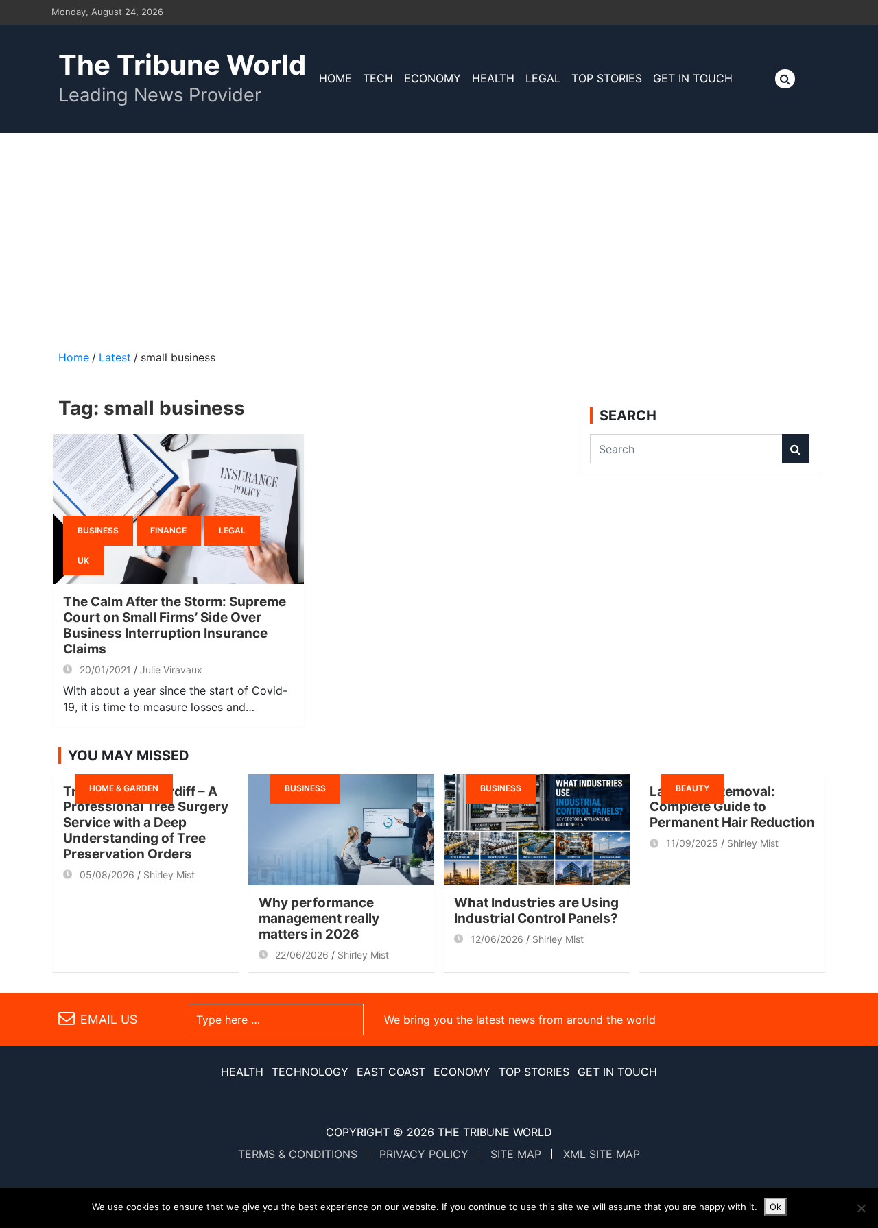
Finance (168, 530)
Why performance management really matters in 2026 (319, 918)
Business (98, 530)
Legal (542, 78)
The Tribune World (182, 65)
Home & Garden (123, 788)
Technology (310, 1072)
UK (83, 560)
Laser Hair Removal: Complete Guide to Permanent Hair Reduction (732, 807)
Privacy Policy (423, 1154)
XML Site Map (601, 1154)
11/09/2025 (692, 843)
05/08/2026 (107, 874)
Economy (432, 78)
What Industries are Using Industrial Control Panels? (536, 910)
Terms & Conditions (297, 1154)
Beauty (692, 788)
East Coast (391, 1072)
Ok (775, 1206)
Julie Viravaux (171, 669)
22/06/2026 (302, 955)
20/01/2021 (105, 669)
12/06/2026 (497, 939)
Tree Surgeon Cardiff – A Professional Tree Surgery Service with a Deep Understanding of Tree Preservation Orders (145, 823)
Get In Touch (693, 78)
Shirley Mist (169, 874)
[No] (861, 1208)
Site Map (515, 1154)
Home (335, 78)
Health (493, 78)
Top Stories (606, 78)
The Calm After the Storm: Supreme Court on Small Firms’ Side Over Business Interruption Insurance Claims (174, 625)
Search (795, 448)
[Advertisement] (439, 236)
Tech (378, 78)
